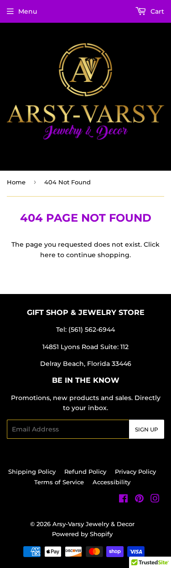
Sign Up (146, 429)
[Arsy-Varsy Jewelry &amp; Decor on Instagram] (155, 500)
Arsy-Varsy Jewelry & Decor (93, 523)
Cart (156, 11)
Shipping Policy (32, 471)
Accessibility (111, 482)
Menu (27, 11)
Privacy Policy (135, 471)
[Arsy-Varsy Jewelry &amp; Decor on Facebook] (123, 500)
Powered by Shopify (82, 534)
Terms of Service (59, 482)
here (48, 255)
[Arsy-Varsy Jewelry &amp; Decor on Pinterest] (139, 500)
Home (16, 182)
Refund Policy (85, 471)
